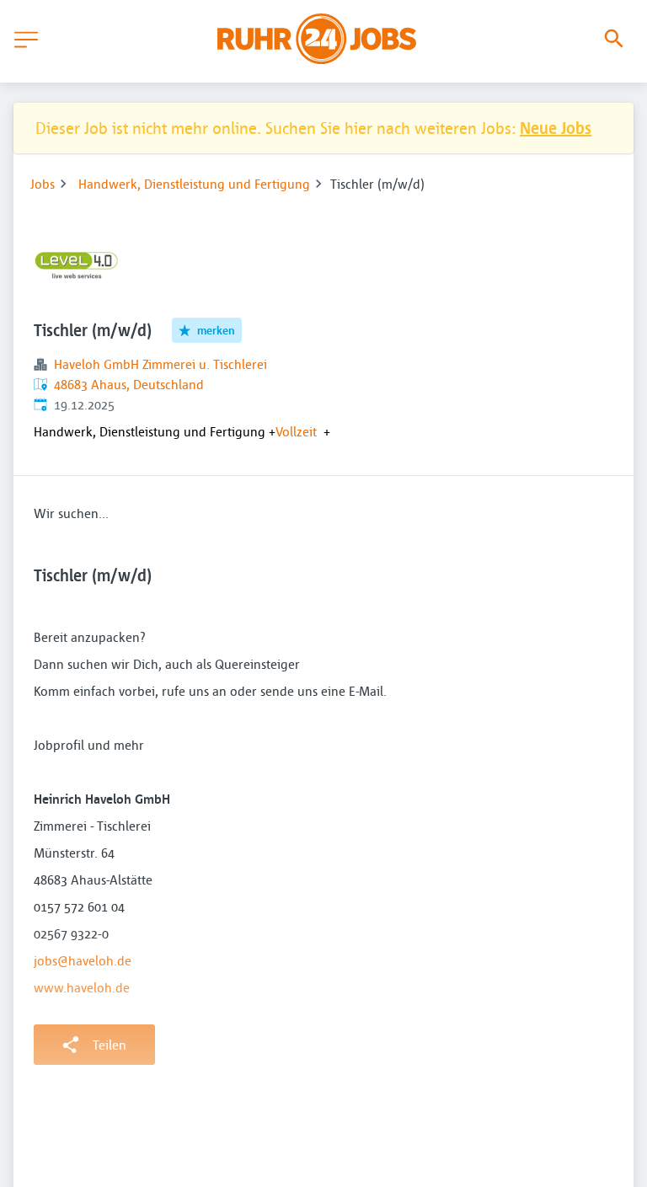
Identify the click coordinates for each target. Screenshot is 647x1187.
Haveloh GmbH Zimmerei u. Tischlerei (160, 364)
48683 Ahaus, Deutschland (129, 384)
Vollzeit (296, 431)
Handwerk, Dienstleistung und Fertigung (194, 183)
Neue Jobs (555, 127)
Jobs (42, 183)
